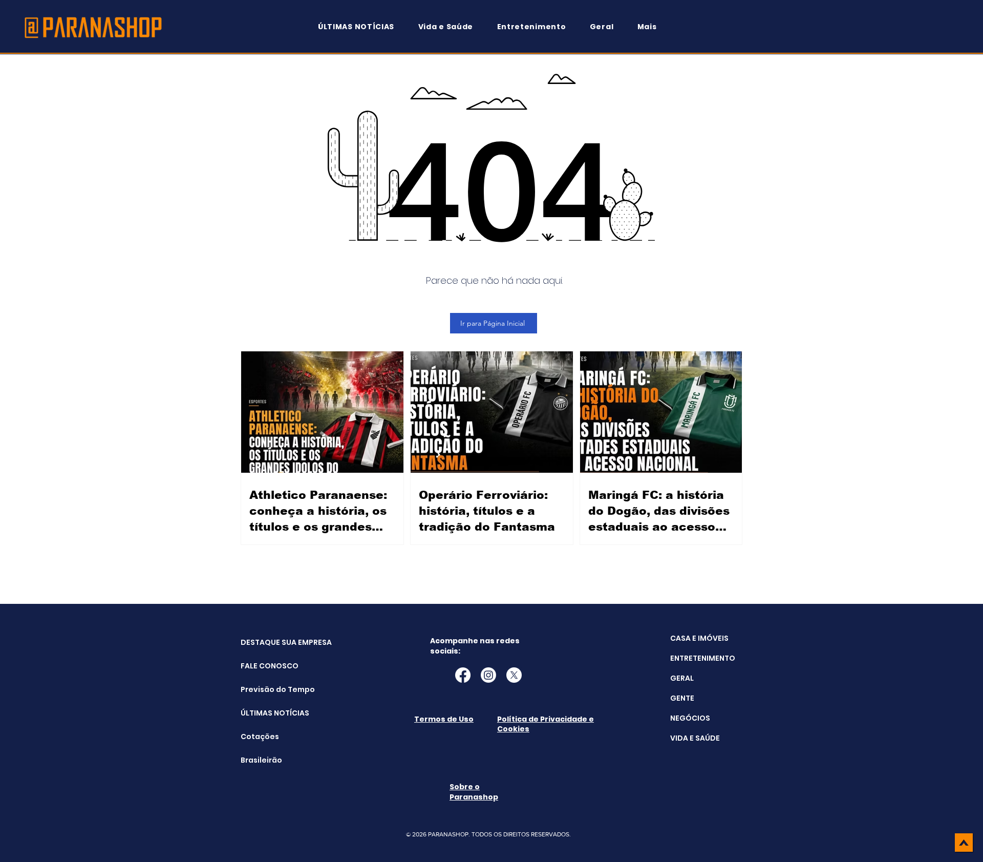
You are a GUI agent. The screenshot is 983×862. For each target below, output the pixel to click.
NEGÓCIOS (690, 718)
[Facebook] (463, 675)
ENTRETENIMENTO (702, 658)
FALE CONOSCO (266, 666)
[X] (514, 675)
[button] (651, 26)
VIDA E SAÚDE (695, 738)
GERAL (682, 678)
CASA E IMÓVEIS (699, 638)
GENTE (682, 698)
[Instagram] (488, 675)
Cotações (260, 736)
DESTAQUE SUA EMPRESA (266, 642)
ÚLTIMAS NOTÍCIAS (266, 713)
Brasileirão (261, 760)
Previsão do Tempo (266, 689)
